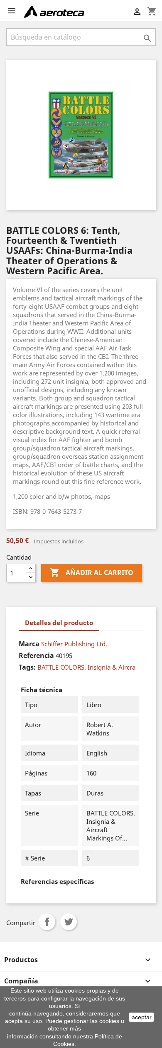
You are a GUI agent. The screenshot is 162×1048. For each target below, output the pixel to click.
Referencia (36, 655)
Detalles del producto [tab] (59, 622)
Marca (29, 644)
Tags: (27, 667)
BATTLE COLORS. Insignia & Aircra (86, 667)
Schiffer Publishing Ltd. (74, 644)
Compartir (47, 921)
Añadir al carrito (91, 573)
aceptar (142, 1017)
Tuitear (68, 921)
